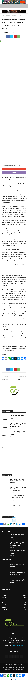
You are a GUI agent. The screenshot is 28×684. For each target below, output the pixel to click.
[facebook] (11, 404)
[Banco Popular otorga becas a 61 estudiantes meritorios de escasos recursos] (5, 425)
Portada (23, 19)
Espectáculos (8, 669)
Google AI (14, 169)
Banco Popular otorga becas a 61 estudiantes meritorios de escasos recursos (18, 425)
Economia (4, 435)
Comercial (8, 15)
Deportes (15, 669)
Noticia (19, 19)
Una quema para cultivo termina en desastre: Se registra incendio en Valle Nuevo (18, 505)
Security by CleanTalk (17, 679)
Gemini (14, 172)
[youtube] (16, 404)
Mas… (17, 671)
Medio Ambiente (13, 667)
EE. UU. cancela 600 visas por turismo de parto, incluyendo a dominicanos (18, 433)
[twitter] (14, 404)
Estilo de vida (9, 19)
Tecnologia (12, 671)
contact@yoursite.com (17, 645)
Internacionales (21, 667)
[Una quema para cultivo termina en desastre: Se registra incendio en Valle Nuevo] (5, 506)
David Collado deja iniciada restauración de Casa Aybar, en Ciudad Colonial (18, 417)
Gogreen (6, 32)
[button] (26, 6)
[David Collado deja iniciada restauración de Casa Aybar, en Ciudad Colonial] (5, 417)
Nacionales (15, 19)
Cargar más (13, 512)
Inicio (3, 15)
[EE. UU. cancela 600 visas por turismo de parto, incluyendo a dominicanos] (5, 433)
